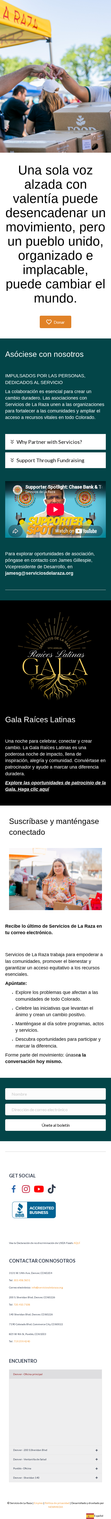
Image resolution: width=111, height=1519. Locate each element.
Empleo (38, 1503)
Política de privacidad (57, 1503)
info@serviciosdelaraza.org (47, 1287)
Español (98, 1515)
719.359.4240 (22, 1341)
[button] (55, 441)
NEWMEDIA (55, 1506)
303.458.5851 (22, 1280)
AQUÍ (77, 1242)
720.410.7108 (22, 1304)
